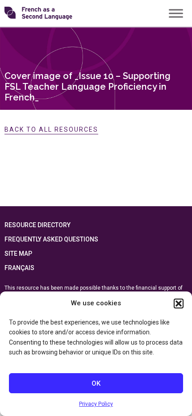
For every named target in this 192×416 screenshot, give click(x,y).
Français (19, 267)
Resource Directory (37, 225)
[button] (178, 303)
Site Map (18, 253)
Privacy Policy (96, 404)
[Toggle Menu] (176, 13)
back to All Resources (51, 129)
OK (96, 383)
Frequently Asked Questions (51, 239)
